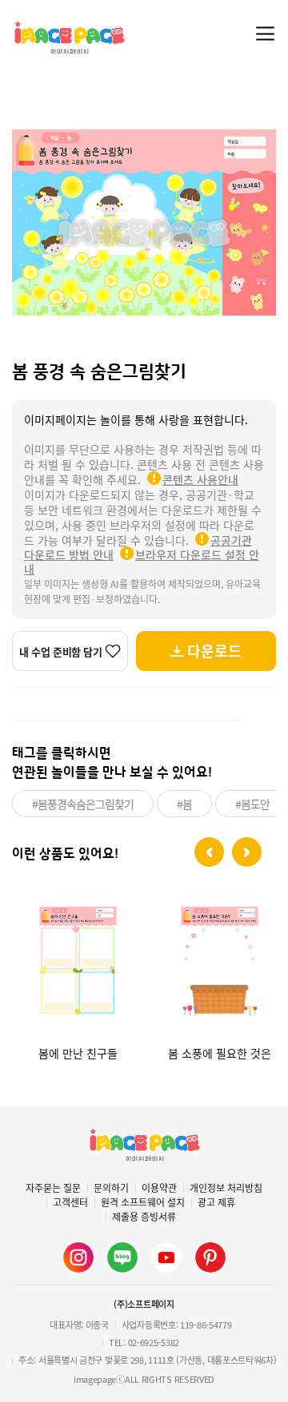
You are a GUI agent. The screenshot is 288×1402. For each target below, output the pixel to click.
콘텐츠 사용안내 (200, 479)
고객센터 (70, 1202)
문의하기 (111, 1188)
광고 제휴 (216, 1202)
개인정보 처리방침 (226, 1188)
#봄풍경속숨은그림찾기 (83, 804)
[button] (209, 852)
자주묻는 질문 (53, 1188)
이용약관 (159, 1188)
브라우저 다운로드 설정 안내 (141, 561)
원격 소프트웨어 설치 (143, 1202)
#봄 (184, 804)
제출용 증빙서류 (144, 1216)
